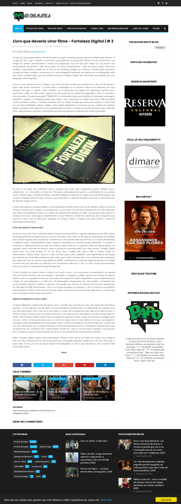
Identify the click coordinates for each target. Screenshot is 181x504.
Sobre (22, 3)
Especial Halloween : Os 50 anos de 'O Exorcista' (28, 393)
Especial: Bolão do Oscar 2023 (62, 393)
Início (15, 3)
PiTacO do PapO (34, 28)
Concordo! (166, 499)
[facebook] (162, 3)
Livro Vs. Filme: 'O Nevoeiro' (94, 441)
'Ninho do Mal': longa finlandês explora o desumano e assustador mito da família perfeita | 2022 (96, 458)
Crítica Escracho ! (42, 461)
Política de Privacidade (80, 3)
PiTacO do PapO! (21, 446)
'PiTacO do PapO (21, 476)
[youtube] (166, 3)
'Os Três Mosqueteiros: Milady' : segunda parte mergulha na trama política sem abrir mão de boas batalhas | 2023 (150, 466)
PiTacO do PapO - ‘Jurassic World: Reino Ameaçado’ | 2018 (96, 470)
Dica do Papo (55, 28)
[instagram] (158, 3)
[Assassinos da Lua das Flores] (145, 259)
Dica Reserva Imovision (24, 471)
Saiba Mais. (106, 499)
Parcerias (39, 3)
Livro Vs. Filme (140, 28)
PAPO (38, 476)
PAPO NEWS (19, 466)
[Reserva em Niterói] (145, 125)
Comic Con (97, 28)
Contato (49, 3)
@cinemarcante (38, 51)
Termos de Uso (61, 3)
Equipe (29, 3)
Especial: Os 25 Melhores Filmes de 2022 (96, 393)
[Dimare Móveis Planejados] (145, 182)
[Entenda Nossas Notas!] (144, 335)
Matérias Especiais (118, 28)
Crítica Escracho (76, 28)
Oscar (156, 28)
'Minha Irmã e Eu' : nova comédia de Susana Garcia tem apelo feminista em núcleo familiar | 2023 (150, 484)
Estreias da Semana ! (23, 456)
